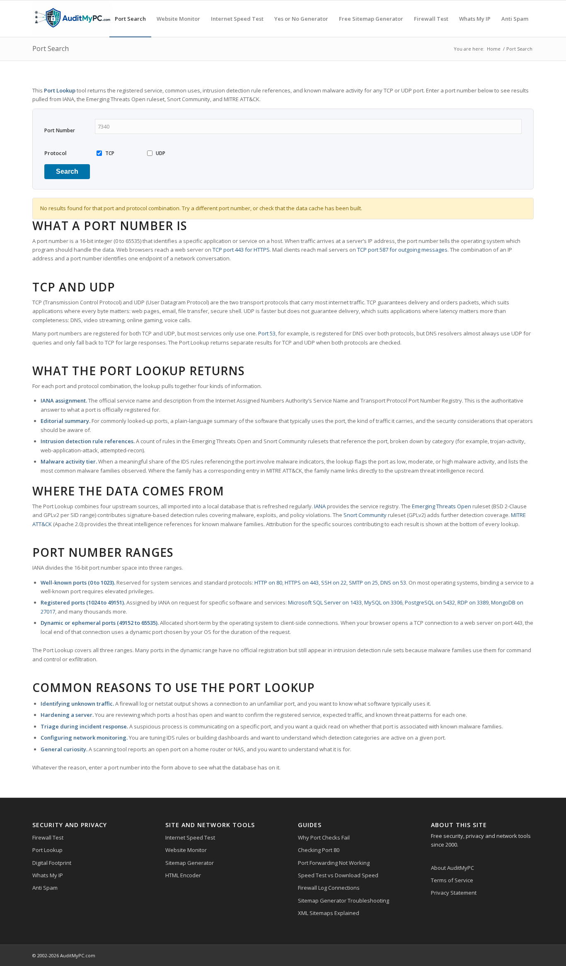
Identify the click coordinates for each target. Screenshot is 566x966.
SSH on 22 (333, 582)
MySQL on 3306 (383, 602)
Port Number (59, 130)
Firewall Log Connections (329, 887)
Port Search (50, 48)
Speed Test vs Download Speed (338, 875)
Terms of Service (452, 880)
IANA (320, 506)
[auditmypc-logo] (72, 18)
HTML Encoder (183, 875)
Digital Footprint (51, 862)
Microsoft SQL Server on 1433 (325, 602)
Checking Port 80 (318, 850)
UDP (160, 153)
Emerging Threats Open (441, 506)
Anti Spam (45, 887)
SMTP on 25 (363, 582)
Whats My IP (47, 875)
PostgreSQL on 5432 (430, 602)
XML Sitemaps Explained (328, 913)
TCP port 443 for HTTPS (241, 249)
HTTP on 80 (268, 582)
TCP (109, 153)
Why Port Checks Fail (324, 837)
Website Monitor (186, 850)
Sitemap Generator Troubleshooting (343, 900)
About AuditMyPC (452, 867)
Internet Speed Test (190, 837)
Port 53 (267, 333)
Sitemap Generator (189, 862)
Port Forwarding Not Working (334, 862)
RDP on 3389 (473, 602)
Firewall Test (47, 837)
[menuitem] (130, 18)
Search (67, 171)
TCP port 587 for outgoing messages (402, 249)
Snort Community (365, 515)
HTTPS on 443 (302, 582)
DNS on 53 (393, 582)
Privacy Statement (454, 892)
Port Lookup (47, 850)
